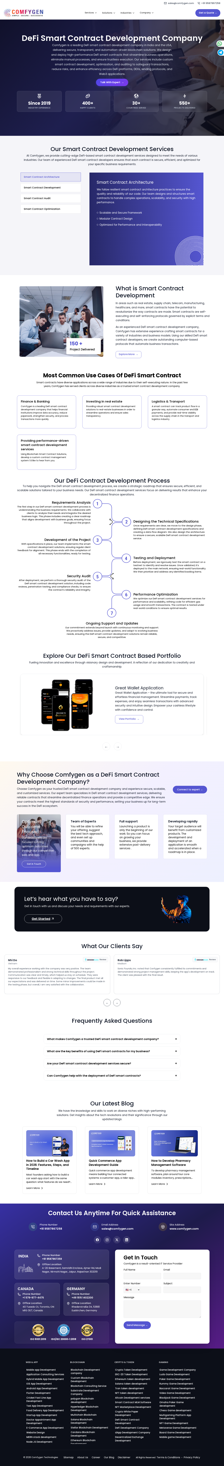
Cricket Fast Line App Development (38, 1399)
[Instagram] (107, 1240)
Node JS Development (39, 1441)
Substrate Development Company (85, 1392)
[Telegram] (214, 52)
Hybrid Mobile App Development (45, 1379)
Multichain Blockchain (84, 1414)
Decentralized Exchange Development (129, 1438)
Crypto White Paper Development (126, 1413)
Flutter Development (38, 1393)
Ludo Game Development (174, 1374)
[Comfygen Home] (23, 13)
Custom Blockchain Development (82, 1379)
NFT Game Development (173, 1423)
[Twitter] (117, 1240)
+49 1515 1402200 (82, 1297)
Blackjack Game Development (177, 1397)
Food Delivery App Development (45, 1410)
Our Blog (109, 1457)
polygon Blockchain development (82, 1400)
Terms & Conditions (168, 1457)
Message (129, 1297)
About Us (82, 1457)
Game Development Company (177, 1369)
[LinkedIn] (126, 1240)
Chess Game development (175, 1410)
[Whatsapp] (213, 43)
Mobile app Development (41, 1369)
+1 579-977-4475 (33, 1297)
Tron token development (129, 1388)
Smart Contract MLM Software (133, 1402)
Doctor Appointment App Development (41, 1421)
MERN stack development (41, 1437)
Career (96, 1457)
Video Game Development (175, 1393)
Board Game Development (175, 1432)
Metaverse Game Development (177, 1427)
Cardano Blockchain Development (83, 1434)
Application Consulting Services (45, 1374)
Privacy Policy (192, 1457)
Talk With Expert (112, 82)
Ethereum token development (132, 1379)
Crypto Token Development (131, 1369)
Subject (168, 1283)
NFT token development (129, 1393)
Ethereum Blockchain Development (83, 1442)
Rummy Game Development (176, 1383)
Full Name (129, 1269)
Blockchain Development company (85, 1371)
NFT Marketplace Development (133, 1407)
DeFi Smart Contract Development (127, 1421)
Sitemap (69, 1457)
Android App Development (41, 1388)
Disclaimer (124, 1457)
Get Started (41, 919)
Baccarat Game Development (177, 1388)
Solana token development (131, 1383)
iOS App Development (39, 1383)
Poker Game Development (174, 1379)
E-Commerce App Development (45, 1427)
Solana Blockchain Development (81, 1421)
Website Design (35, 1432)
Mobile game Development (175, 1437)
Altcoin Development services (132, 1397)
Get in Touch (34, 863)
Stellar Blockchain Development (89, 1427)
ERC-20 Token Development (131, 1374)
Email (167, 1269)
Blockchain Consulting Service (88, 1386)
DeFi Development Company (132, 1427)
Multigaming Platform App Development (175, 1417)
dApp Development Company (132, 1432)
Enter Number (132, 1283)
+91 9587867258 (52, 1259)
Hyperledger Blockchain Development (84, 1408)
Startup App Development (41, 1415)
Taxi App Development (39, 1405)
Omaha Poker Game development (171, 1404)
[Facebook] (97, 1240)
